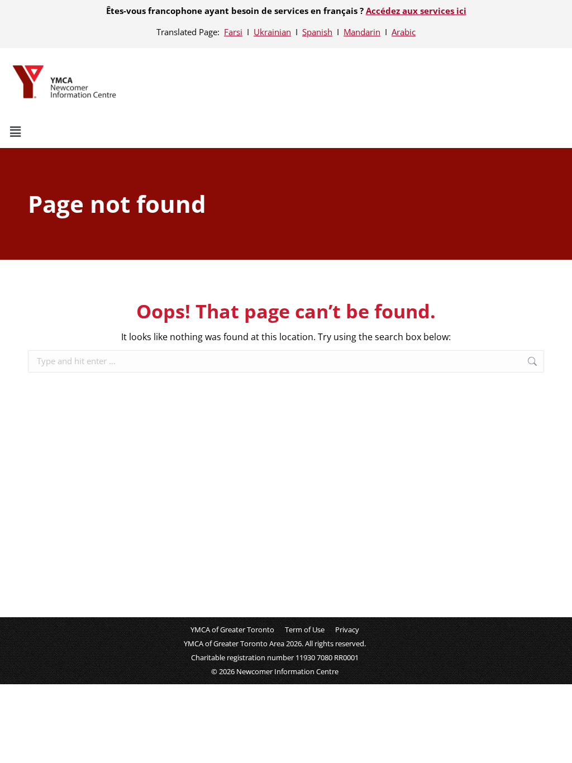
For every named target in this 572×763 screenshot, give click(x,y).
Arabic (404, 31)
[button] (286, 131)
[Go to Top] (555, 746)
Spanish (317, 31)
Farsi (233, 31)
